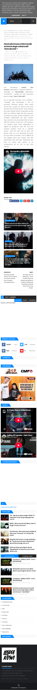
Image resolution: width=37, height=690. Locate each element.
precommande (6, 629)
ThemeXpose (22, 688)
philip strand (14, 34)
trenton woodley (9, 36)
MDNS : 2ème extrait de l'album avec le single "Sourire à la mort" (23, 524)
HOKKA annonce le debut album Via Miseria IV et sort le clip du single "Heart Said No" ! (18, 225)
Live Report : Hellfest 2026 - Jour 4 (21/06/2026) (24, 560)
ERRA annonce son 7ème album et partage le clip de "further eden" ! (16, 245)
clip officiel (27, 30)
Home (5, 30)
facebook (32, 300)
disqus (25, 300)
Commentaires (27, 556)
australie (20, 30)
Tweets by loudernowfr (9, 507)
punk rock (5, 632)
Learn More (15, 15)
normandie (7, 34)
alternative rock (12, 30)
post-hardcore (23, 34)
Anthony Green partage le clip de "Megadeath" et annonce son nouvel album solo (22, 549)
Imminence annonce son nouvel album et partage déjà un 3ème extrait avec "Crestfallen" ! (23, 590)
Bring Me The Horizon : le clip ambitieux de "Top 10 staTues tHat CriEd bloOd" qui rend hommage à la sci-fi (23, 541)
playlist (4, 618)
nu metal (4, 615)
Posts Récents (10, 556)
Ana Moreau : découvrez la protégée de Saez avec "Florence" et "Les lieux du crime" (23, 533)
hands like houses (14, 32)
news (28, 32)
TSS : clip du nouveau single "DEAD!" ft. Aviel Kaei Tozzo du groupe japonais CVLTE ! (22, 517)
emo (3, 609)
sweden (30, 34)
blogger (18, 300)
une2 (16, 36)
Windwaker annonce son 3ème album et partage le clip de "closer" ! (24, 571)
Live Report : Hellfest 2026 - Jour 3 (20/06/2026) (24, 580)
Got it (24, 15)
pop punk (4, 622)
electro (6, 32)
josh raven (23, 32)
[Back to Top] (19, 685)
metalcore (5, 612)
